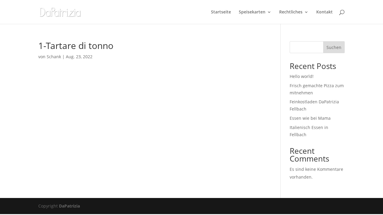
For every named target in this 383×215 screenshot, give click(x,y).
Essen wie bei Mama (310, 118)
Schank (54, 56)
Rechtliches (291, 12)
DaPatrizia (69, 206)
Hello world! (302, 76)
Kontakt (324, 12)
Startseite (221, 12)
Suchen (333, 47)
